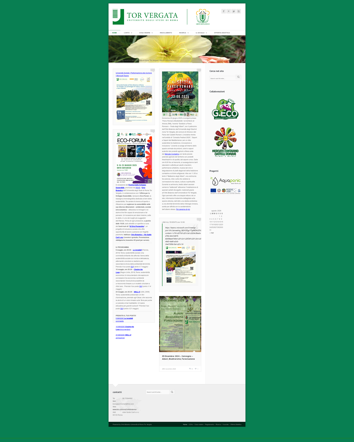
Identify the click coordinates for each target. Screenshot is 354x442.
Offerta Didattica (222, 33)
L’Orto (127, 33)
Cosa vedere (144, 33)
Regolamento (166, 33)
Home (114, 33)
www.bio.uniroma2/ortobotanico (124, 409)
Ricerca (182, 33)
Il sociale (200, 33)
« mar (211, 233)
